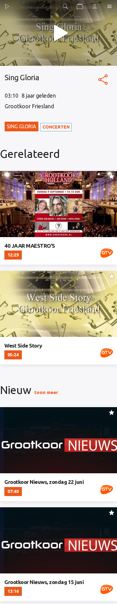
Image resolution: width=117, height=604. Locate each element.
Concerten (56, 126)
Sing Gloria (21, 126)
